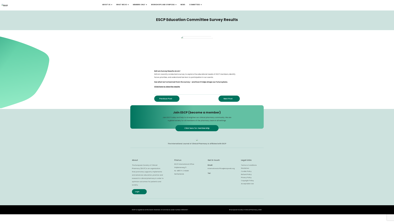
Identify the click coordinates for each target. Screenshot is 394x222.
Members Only (139, 4)
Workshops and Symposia (163, 4)
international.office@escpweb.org (221, 168)
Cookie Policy (246, 171)
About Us (106, 4)
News (182, 4)
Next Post (228, 98)
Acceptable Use (247, 184)
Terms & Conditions (249, 165)
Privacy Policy (246, 177)
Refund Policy (246, 174)
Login (137, 192)
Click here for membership (197, 128)
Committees (194, 4)
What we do (121, 4)
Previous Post (165, 98)
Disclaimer (245, 168)
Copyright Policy (247, 180)
